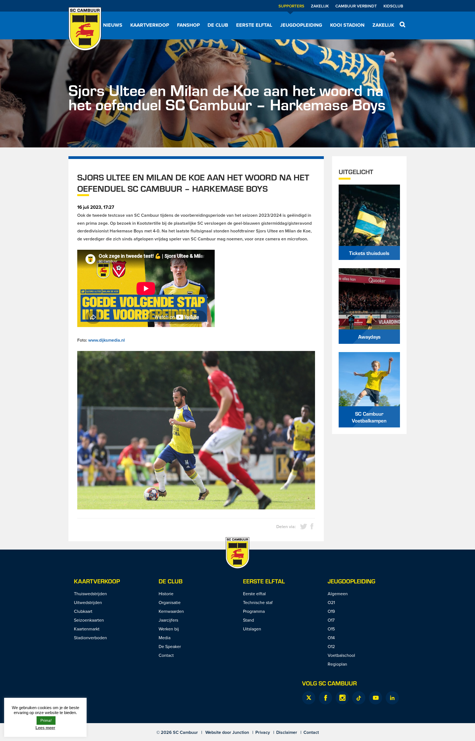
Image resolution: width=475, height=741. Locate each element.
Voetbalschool (341, 655)
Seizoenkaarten (89, 620)
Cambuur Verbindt (356, 6)
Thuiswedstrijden (90, 594)
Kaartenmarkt (87, 629)
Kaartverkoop (149, 25)
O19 (331, 611)
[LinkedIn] (392, 697)
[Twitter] (308, 697)
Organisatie (170, 602)
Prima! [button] (46, 720)
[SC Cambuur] (84, 29)
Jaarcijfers (168, 620)
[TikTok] (358, 697)
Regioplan (337, 664)
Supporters (291, 6)
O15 (331, 629)
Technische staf (258, 602)
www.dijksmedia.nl (106, 340)
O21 (331, 602)
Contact (166, 655)
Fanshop (188, 25)
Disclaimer (286, 732)
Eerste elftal (254, 25)
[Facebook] (325, 697)
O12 (331, 646)
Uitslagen (252, 629)
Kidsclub (393, 6)
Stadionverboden (90, 638)
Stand (248, 620)
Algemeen (338, 594)
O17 (331, 620)
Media (164, 638)
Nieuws (112, 25)
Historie (166, 594)
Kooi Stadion (347, 25)
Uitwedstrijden (88, 602)
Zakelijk (320, 6)
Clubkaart (83, 611)
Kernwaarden (171, 611)
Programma (254, 611)
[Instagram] (342, 697)
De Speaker (170, 646)
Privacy (262, 732)
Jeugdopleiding (301, 25)
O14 (331, 638)
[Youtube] (375, 697)
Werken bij (169, 629)
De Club (218, 25)
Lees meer (45, 727)
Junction (240, 732)
